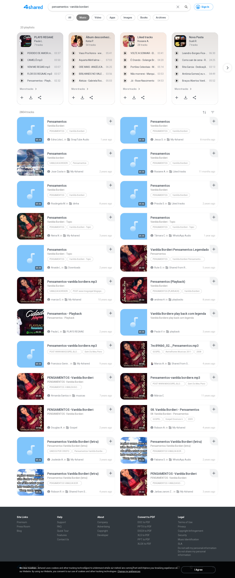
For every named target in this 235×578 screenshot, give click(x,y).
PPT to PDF (144, 539)
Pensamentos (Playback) (166, 291)
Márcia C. (159, 395)
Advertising (103, 526)
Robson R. (56, 491)
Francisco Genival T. (60, 363)
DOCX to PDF (145, 530)
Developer (102, 535)
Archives (161, 17)
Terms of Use (185, 522)
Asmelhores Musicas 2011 (178, 352)
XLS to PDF (143, 535)
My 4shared (83, 363)
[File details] (30, 130)
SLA (180, 543)
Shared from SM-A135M (181, 363)
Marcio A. (159, 363)
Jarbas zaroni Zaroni (163, 491)
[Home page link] (33, 7)
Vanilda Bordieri (76, 131)
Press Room (23, 526)
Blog (19, 530)
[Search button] (186, 7)
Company (102, 522)
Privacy (182, 526)
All (69, 17)
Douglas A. (57, 427)
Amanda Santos (60, 395)
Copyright (102, 530)
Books (144, 17)
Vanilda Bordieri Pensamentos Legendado (189, 259)
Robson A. (159, 427)
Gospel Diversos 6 (174, 419)
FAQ (59, 526)
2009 (190, 419)
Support (61, 522)
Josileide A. (57, 459)
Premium (22, 522)
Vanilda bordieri (59, 163)
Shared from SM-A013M (78, 491)
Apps (112, 17)
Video (98, 17)
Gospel (156, 352)
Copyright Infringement (190, 530)
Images (128, 17)
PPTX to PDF (144, 526)
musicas (80, 395)
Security (182, 535)
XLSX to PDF (144, 543)
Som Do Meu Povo (93, 352)
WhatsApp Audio (182, 459)
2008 (198, 352)
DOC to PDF (144, 522)
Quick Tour (63, 530)
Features (62, 535)
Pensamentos (57, 131)
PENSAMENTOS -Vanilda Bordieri (66, 387)
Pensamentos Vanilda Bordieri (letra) (90, 451)
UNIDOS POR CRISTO (59, 451)
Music (82, 17)
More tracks (26, 89)
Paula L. (55, 331)
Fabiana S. (159, 459)
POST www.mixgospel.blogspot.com (89, 291)
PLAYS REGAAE (75, 331)
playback (175, 331)
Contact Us (63, 539)
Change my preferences (129, 571)
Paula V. (158, 331)
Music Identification (188, 539)
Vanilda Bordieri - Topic (80, 227)
